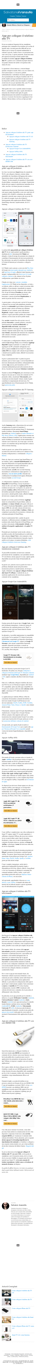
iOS (4, 677)
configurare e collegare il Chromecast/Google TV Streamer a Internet (18, 672)
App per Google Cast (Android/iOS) (20, 148)
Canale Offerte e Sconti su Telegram (18, 25)
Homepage (7, 1354)
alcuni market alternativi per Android (21, 270)
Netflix (20, 703)
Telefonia (18, 16)
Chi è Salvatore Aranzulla (17, 1354)
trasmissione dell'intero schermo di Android (15, 721)
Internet (24, 16)
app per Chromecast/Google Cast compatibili (17, 728)
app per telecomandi (8, 1012)
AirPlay (8, 759)
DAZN (15, 703)
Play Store (30, 268)
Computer (12, 16)
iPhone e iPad (13, 435)
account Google (16, 478)
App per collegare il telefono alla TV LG (21, 136)
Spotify (24, 705)
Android (13, 433)
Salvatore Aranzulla (7, 40)
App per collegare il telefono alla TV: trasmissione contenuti (16, 145)
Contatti (12, 1355)
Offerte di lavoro (24, 1355)
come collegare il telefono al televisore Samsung (16, 541)
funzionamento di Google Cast (11, 727)
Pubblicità (16, 1355)
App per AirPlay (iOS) (16, 151)
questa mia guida (10, 385)
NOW (24, 703)
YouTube (29, 703)
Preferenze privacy (23, 1356)
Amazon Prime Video (8, 705)
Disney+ (17, 705)
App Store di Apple (10, 272)
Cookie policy (14, 1356)
